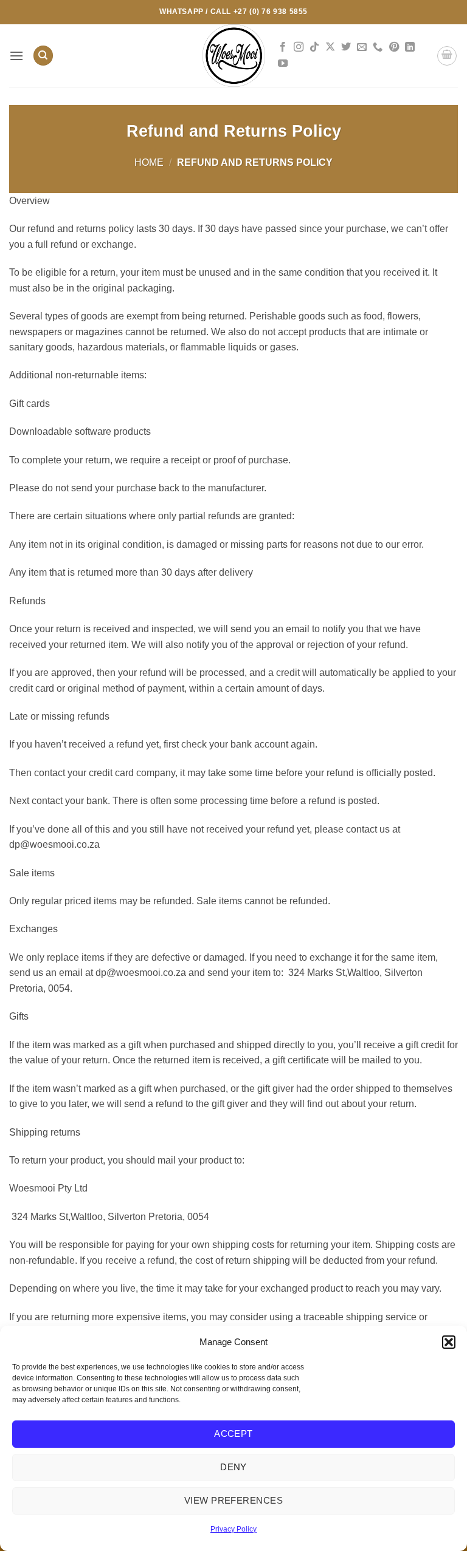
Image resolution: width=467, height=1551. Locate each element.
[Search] (43, 56)
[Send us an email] (362, 47)
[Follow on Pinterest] (394, 47)
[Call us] (377, 47)
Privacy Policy (233, 1529)
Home (149, 162)
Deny (233, 1467)
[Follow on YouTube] (283, 63)
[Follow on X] (330, 47)
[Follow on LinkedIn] (410, 47)
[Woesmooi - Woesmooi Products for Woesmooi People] (233, 55)
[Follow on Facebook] (283, 47)
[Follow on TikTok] (314, 47)
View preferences (233, 1500)
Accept (233, 1433)
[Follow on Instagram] (298, 47)
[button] (449, 1342)
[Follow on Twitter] (346, 47)
